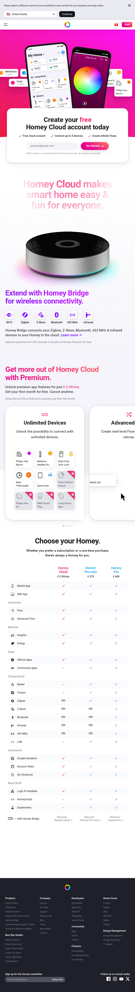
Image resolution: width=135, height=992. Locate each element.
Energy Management (112, 935)
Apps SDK (76, 907)
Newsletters (45, 928)
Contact (43, 933)
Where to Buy (46, 916)
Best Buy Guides (14, 935)
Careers (43, 903)
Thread (106, 924)
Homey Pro (10, 907)
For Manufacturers (80, 955)
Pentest (75, 940)
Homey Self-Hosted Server (17, 916)
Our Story (44, 907)
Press (42, 924)
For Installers (78, 951)
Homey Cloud (11, 903)
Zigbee (106, 907)
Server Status (78, 920)
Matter (106, 920)
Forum (75, 935)
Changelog (76, 916)
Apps (74, 931)
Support (43, 911)
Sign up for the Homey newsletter (23, 974)
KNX (105, 911)
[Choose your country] (116, 25)
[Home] (67, 25)
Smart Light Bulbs (13, 957)
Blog (42, 920)
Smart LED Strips (13, 952)
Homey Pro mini (12, 911)
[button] (30, 14)
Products (10, 898)
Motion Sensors (12, 940)
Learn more (70, 335)
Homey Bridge (11, 920)
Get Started (77, 903)
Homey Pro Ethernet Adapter (18, 928)
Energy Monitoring (111, 940)
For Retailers (77, 959)
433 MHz (107, 916)
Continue (67, 14)
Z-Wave (106, 903)
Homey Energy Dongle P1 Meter (20, 924)
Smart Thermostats (14, 948)
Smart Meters (11, 961)
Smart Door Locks (13, 944)
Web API (76, 911)
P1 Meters (108, 944)
